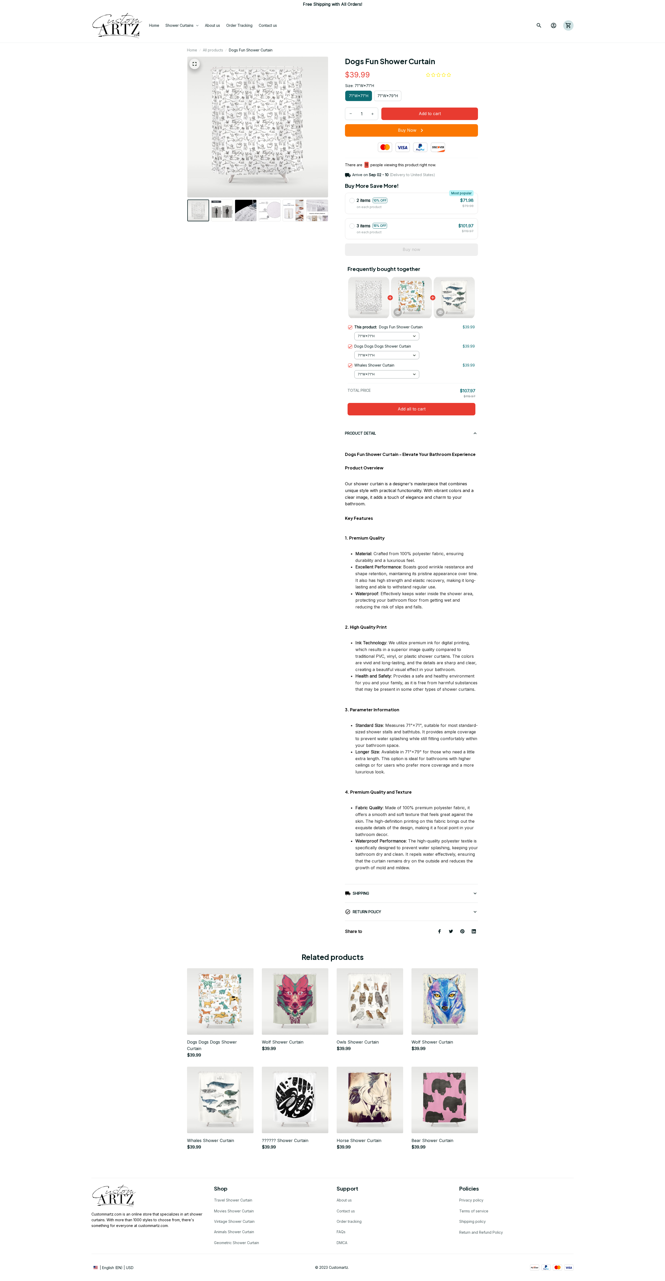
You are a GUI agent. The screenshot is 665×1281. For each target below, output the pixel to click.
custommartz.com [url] (153, 1225)
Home (192, 50)
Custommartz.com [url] (106, 1214)
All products (213, 50)
